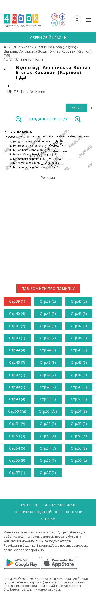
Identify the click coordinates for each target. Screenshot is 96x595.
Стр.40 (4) (17, 313)
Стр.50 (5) (48, 399)
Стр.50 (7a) (17, 411)
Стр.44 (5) (48, 350)
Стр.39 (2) (48, 301)
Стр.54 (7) (48, 448)
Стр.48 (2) (48, 387)
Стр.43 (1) (17, 337)
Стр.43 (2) (48, 337)
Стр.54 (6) (17, 448)
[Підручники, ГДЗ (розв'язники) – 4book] (6, 47)
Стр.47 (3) (79, 374)
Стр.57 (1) (17, 472)
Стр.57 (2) (48, 472)
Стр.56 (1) (48, 460)
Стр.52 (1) (48, 423)
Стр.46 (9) (79, 362)
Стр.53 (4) (48, 436)
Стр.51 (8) (79, 411)
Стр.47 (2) (48, 374)
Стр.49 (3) (79, 387)
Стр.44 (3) (79, 337)
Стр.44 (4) (17, 350)
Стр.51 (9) (17, 423)
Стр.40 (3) (79, 301)
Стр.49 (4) (17, 399)
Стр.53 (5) (79, 436)
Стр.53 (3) (17, 436)
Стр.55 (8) (79, 448)
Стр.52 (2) (79, 423)
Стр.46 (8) (48, 362)
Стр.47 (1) (17, 374)
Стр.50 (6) (79, 399)
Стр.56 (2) (79, 460)
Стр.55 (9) (17, 460)
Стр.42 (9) (79, 325)
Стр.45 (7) (17, 362)
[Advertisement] (48, 228)
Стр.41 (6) (79, 313)
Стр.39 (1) (17, 301)
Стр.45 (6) (79, 350)
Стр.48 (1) (17, 387)
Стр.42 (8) (48, 325)
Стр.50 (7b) (48, 411)
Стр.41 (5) (48, 313)
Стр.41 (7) (17, 325)
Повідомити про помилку (48, 288)
